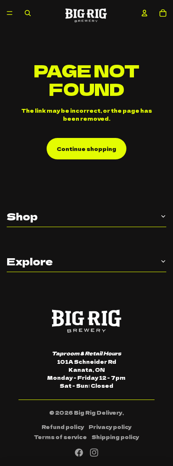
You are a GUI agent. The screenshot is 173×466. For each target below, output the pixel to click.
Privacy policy (110, 426)
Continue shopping (86, 148)
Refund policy (63, 426)
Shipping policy (115, 436)
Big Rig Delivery (98, 412)
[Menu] (9, 13)
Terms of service (60, 436)
